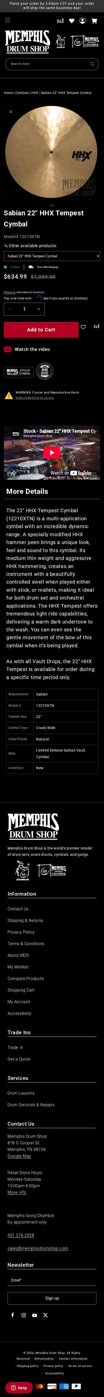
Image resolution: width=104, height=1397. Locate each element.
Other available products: (33, 245)
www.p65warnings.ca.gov (35, 398)
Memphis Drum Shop (50, 1353)
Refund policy (44, 1358)
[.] (95, 330)
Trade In (15, 1047)
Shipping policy (28, 1366)
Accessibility (20, 1013)
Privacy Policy (21, 932)
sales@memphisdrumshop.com (38, 1248)
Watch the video (32, 349)
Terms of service (80, 1366)
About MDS (18, 955)
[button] (7, 20)
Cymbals (22, 93)
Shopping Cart (21, 990)
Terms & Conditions (26, 943)
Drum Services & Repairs (31, 1104)
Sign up (52, 1298)
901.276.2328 (21, 1235)
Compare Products (26, 978)
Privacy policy (53, 1366)
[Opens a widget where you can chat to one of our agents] (19, 1388)
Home (8, 93)
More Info (17, 1192)
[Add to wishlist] (72, 21)
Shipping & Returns (25, 920)
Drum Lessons (21, 1093)
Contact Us (18, 909)
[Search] (92, 64)
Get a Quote (19, 1059)
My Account (19, 1001)
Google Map (19, 1156)
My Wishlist (18, 967)
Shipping (9, 292)
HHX (34, 93)
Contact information (73, 1358)
